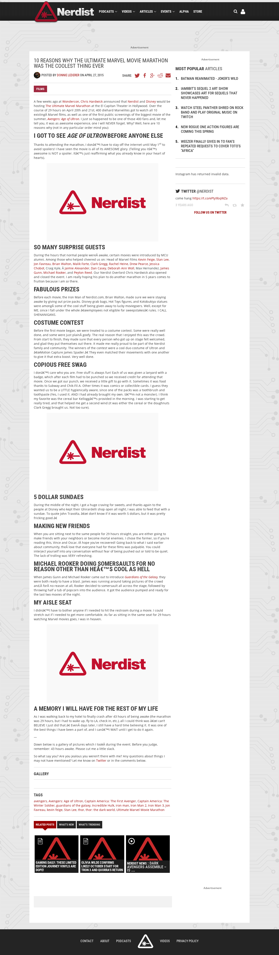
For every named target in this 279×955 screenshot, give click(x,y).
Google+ (152, 75)
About (104, 941)
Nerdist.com (145, 941)
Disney (151, 101)
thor (81, 810)
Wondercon (70, 101)
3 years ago (184, 205)
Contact (87, 941)
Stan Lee (162, 259)
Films (40, 89)
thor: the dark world (100, 810)
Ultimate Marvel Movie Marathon (140, 810)
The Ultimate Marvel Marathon (68, 106)
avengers (40, 801)
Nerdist (64, 12)
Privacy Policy (188, 941)
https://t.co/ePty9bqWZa (210, 198)
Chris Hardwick (92, 101)
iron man (122, 805)
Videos (127, 12)
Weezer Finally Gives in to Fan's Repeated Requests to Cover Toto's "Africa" (211, 146)
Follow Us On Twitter (210, 212)
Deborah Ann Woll (121, 268)
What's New (66, 824)
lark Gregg (99, 264)
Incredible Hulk (103, 805)
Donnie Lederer (68, 75)
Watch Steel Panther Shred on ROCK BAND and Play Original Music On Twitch (212, 112)
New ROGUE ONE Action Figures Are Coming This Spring (210, 129)
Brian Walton (61, 264)
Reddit (160, 75)
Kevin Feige (146, 259)
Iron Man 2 (138, 805)
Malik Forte (81, 264)
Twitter (137, 75)
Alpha (184, 12)
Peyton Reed (83, 272)
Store (197, 12)
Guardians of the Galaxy (141, 577)
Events (166, 12)
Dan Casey (98, 268)
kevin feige (55, 810)
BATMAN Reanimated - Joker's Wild (209, 78)
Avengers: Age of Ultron (63, 119)
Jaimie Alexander (77, 268)
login (243, 11)
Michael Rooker (54, 272)
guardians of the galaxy (73, 805)
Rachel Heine (118, 264)
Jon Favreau (42, 264)
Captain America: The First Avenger (110, 801)
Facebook (145, 75)
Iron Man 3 (156, 805)
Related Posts (45, 824)
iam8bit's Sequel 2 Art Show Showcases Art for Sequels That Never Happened (209, 93)
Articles (146, 12)
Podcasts (106, 12)
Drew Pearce (139, 264)
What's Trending (89, 824)
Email (168, 75)
